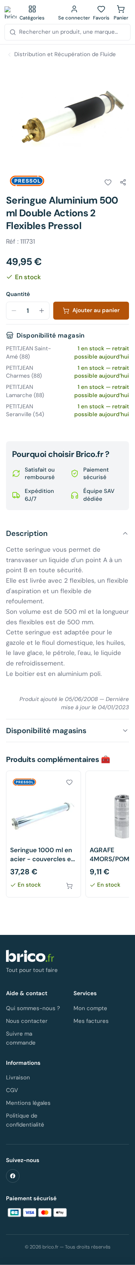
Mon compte (90, 1008)
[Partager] (123, 182)
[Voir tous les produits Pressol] (27, 181)
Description (27, 533)
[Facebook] (13, 1176)
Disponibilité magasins (46, 730)
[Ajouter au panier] (69, 885)
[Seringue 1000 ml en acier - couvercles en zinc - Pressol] (43, 834)
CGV (12, 1090)
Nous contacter (27, 1021)
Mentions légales (28, 1103)
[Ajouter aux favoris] (108, 182)
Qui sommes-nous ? (33, 1008)
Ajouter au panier (96, 310)
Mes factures (91, 1021)
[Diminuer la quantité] (13, 310)
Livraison (18, 1077)
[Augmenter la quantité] (41, 310)
